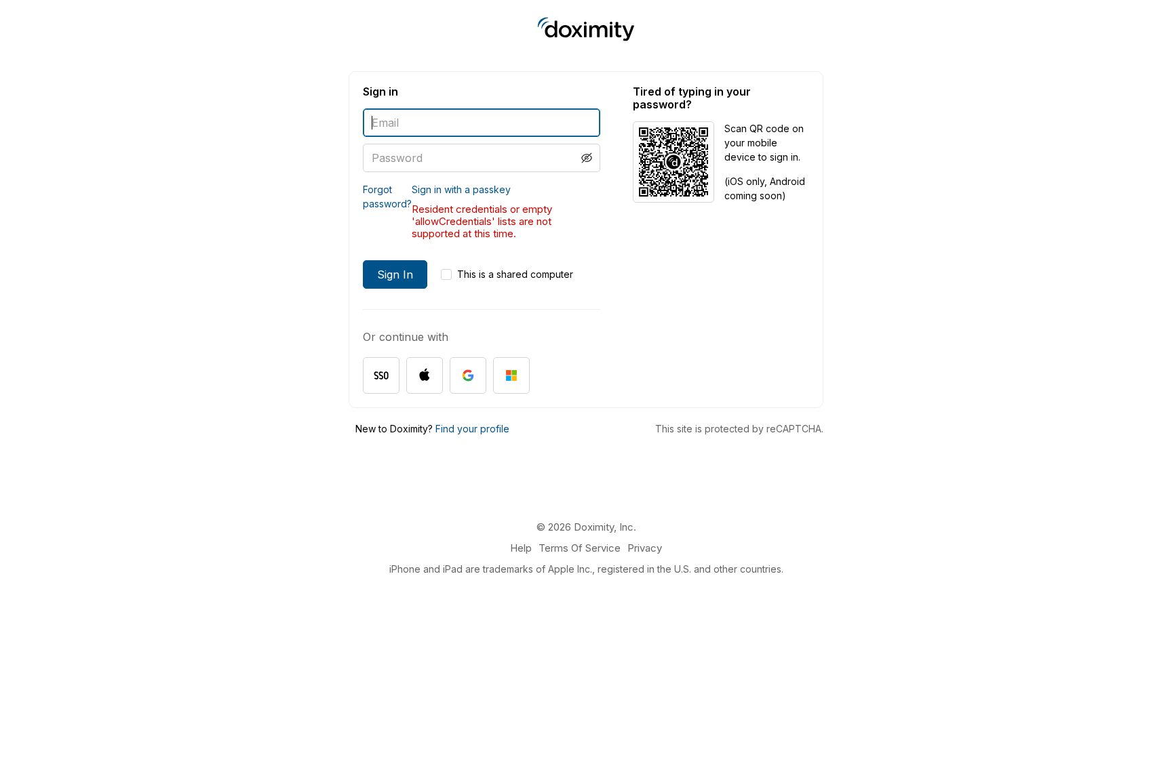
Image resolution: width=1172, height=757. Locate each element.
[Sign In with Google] (468, 375)
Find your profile (472, 428)
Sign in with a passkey (461, 189)
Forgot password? (387, 196)
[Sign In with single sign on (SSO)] (381, 375)
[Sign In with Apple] (424, 375)
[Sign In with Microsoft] (511, 375)
